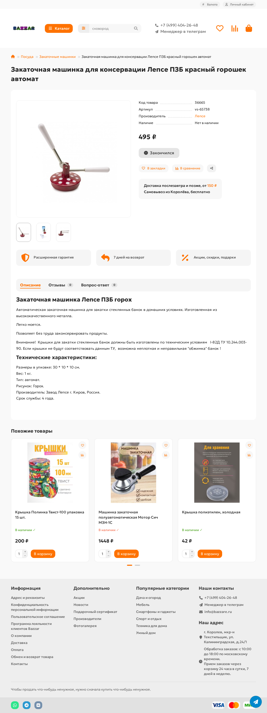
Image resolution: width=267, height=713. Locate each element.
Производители (87, 619)
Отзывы (59, 284)
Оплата (17, 650)
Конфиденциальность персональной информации (34, 607)
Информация (26, 588)
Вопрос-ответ (98, 284)
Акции (79, 597)
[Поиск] (136, 28)
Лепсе (200, 116)
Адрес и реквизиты (28, 597)
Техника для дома (151, 626)
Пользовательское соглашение (38, 616)
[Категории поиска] (83, 28)
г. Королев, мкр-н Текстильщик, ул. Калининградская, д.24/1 (225, 637)
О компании (21, 636)
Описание (30, 284)
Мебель (142, 605)
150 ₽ (212, 185)
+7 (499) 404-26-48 (179, 25)
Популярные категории (162, 588)
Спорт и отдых (148, 619)
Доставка (19, 643)
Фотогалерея (85, 626)
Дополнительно (92, 588)
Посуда (27, 56)
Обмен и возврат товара (32, 657)
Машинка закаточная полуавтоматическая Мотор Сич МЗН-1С (128, 517)
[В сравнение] (82, 455)
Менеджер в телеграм (183, 31)
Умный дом (146, 633)
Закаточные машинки (57, 56)
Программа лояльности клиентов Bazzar (31, 626)
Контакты (19, 664)
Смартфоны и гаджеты (156, 612)
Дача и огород (148, 597)
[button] (11, 499)
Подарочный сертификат (95, 612)
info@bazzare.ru (218, 612)
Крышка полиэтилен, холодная (211, 512)
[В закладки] (82, 445)
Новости (81, 605)
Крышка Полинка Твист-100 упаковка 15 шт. (49, 515)
